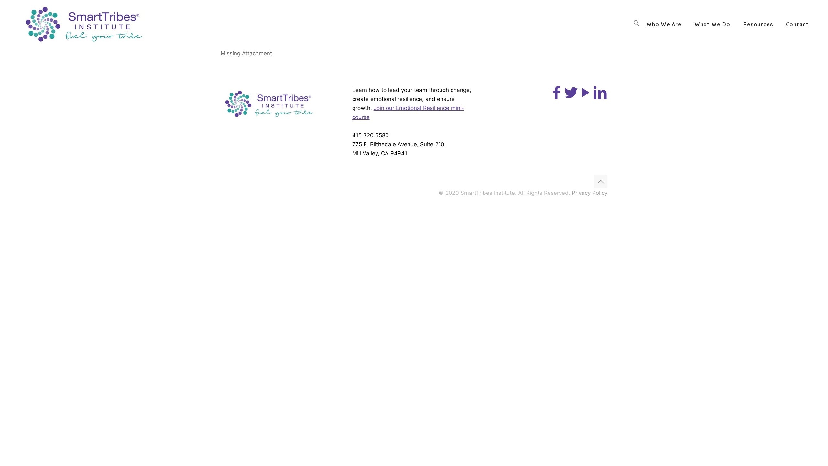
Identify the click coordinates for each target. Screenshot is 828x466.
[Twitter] (571, 96)
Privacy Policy (589, 193)
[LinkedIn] (600, 96)
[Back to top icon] (600, 181)
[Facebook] (556, 96)
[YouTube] (585, 96)
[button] (636, 24)
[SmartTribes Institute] (83, 24)
